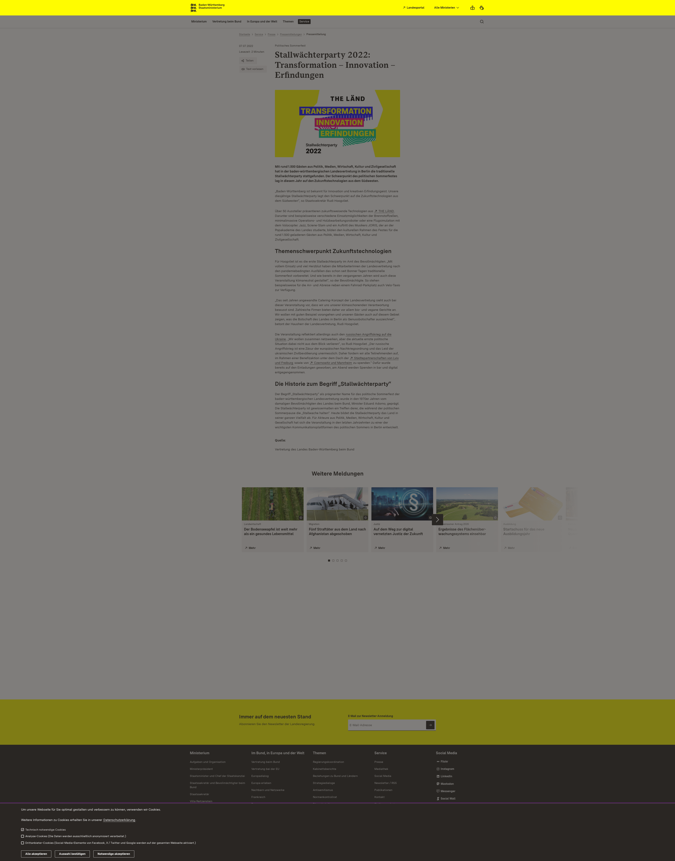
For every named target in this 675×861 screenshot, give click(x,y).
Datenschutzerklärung (119, 820)
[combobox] (447, 7)
